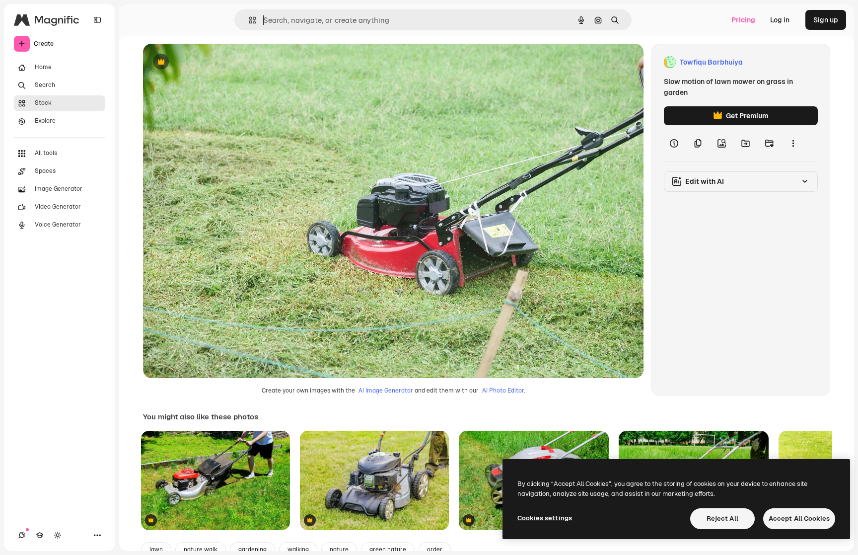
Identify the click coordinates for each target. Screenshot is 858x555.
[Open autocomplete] (248, 20)
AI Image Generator (385, 391)
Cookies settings (544, 518)
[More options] (793, 143)
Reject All (722, 518)
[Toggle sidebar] (97, 20)
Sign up (825, 19)
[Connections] (22, 535)
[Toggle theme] (58, 535)
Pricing (743, 19)
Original (206, 62)
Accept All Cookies (799, 518)
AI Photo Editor (503, 391)
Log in (779, 19)
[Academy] (40, 535)
